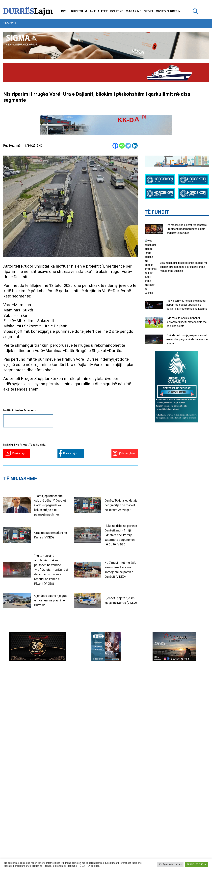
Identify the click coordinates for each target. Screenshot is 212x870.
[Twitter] (128, 146)
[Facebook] (115, 146)
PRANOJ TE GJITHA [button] (196, 864)
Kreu (64, 11)
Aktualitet (99, 11)
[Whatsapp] (122, 146)
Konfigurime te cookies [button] (170, 864)
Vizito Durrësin (168, 11)
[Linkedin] (135, 146)
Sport (148, 11)
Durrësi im (79, 11)
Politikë (116, 11)
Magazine (133, 11)
